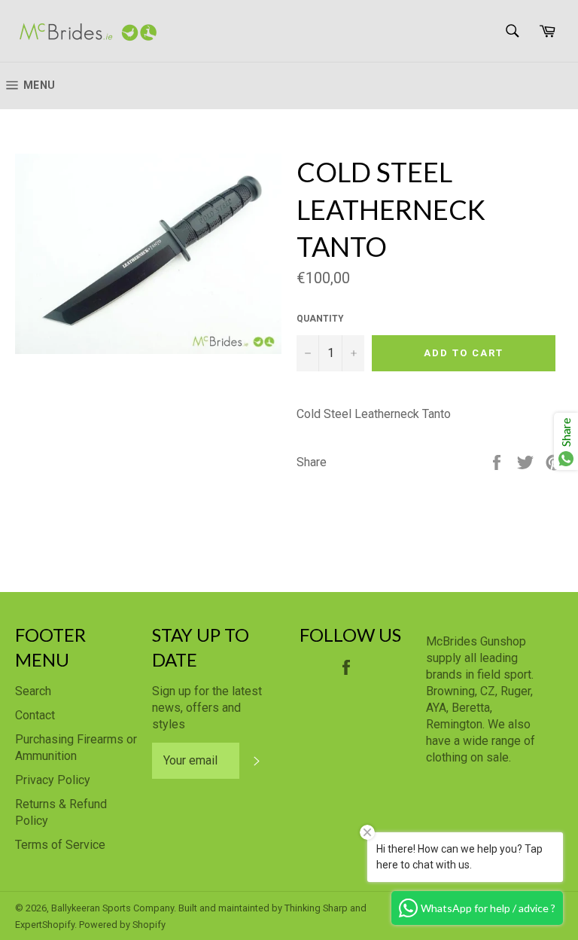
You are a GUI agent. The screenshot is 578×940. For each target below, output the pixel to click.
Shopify (149, 924)
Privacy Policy (52, 780)
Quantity (320, 318)
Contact (35, 715)
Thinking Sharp (316, 908)
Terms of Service (60, 845)
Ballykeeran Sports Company (112, 908)
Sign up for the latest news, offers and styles (207, 707)
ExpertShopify (45, 924)
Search (33, 691)
